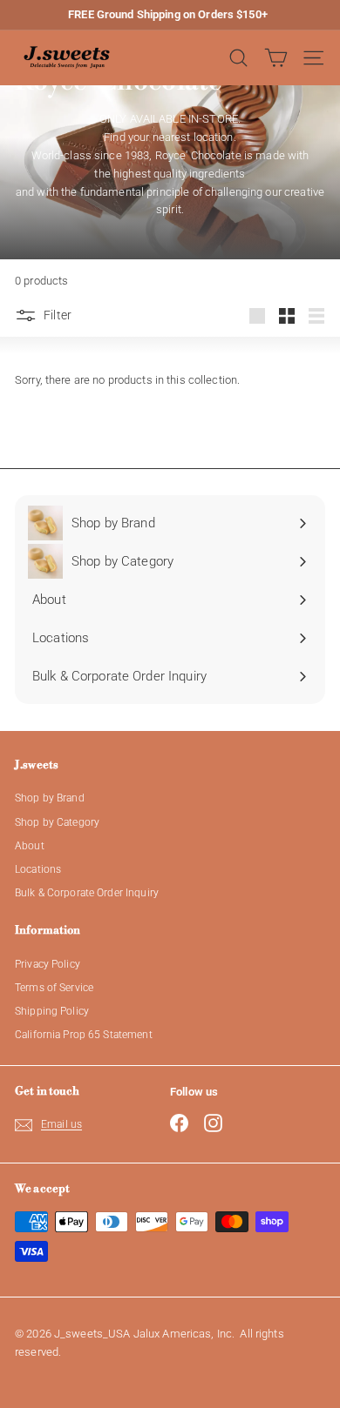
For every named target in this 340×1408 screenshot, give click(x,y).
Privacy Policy (47, 964)
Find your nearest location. (170, 137)
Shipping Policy (52, 1011)
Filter (57, 315)
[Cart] (275, 58)
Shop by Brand (50, 798)
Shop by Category (57, 822)
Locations (38, 869)
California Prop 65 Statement (84, 1035)
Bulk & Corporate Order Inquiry (87, 893)
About (29, 846)
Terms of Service (54, 988)
